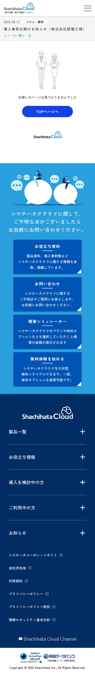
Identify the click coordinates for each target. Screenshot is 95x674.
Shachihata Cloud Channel (50, 639)
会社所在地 (17, 567)
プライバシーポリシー (26, 593)
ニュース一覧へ (14, 35)
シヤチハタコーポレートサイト (33, 555)
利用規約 (16, 580)
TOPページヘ (47, 111)
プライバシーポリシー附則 (29, 606)
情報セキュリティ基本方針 (29, 619)
